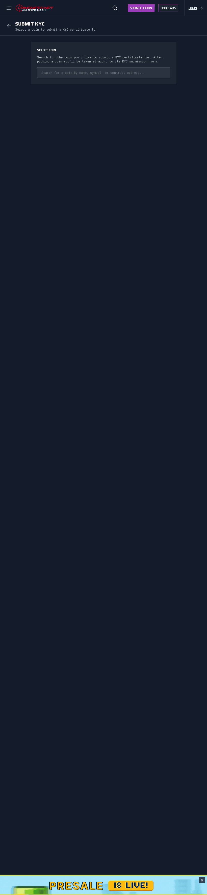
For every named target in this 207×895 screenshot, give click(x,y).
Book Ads (168, 8)
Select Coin (46, 50)
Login (193, 8)
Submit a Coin (141, 8)
